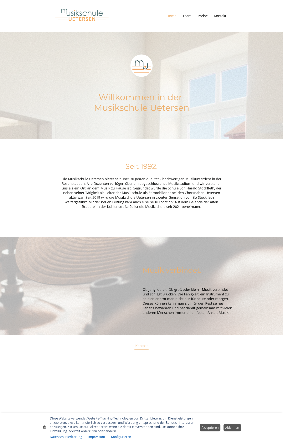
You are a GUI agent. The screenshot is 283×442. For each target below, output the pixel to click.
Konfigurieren (121, 437)
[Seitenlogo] (82, 15)
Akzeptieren (210, 427)
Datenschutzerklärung (66, 437)
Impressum (96, 437)
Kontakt (141, 345)
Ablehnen (232, 427)
